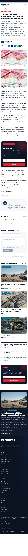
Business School (4, 476)
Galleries (3, 495)
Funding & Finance (5, 454)
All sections (3, 507)
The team (3, 502)
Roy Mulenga (5, 313)
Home (2, 8)
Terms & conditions (5, 511)
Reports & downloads (6, 486)
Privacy (2, 531)
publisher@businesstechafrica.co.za (9, 521)
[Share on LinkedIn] (15, 46)
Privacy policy (4, 509)
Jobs (2, 492)
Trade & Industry (8, 8)
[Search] (21, 4)
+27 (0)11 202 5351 (5, 523)
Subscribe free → (14, 380)
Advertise (12, 531)
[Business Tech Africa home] (5, 5)
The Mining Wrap (6, 335)
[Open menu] (25, 4)
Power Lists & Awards (5, 488)
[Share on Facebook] (9, 46)
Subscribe (14, 164)
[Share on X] (12, 46)
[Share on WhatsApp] (17, 46)
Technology (4, 457)
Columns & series (5, 483)
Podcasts (3, 478)
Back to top (23, 531)
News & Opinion (4, 471)
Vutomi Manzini (6, 288)
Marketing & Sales (5, 461)
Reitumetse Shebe (9, 41)
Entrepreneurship (5, 473)
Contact (3, 505)
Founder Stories (4, 469)
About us (3, 500)
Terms (7, 531)
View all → (24, 263)
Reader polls (4, 490)
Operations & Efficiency (6, 459)
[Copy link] (20, 46)
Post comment (7, 250)
